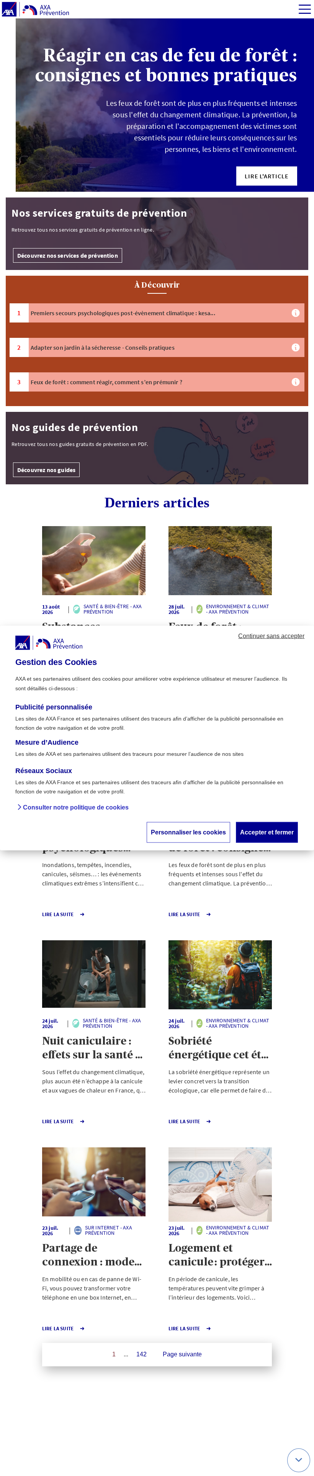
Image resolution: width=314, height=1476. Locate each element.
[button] (266, 176)
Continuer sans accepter (271, 636)
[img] (305, 9)
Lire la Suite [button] (58, 914)
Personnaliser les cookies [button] (188, 832)
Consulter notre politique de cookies (76, 808)
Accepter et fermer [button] (267, 832)
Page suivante (182, 1354)
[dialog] (157, 738)
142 (141, 1354)
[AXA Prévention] (35, 9)
